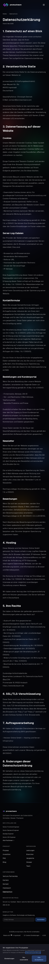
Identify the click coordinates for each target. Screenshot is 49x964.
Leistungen (30, 850)
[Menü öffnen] (43, 4)
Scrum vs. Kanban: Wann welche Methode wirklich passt (24, 902)
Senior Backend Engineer (11, 830)
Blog (4, 862)
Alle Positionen (8, 840)
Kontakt (6, 884)
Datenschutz (7, 892)
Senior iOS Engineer (9, 837)
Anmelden (41, 919)
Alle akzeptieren (39, 959)
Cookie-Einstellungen (32, 935)
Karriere (6, 880)
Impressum (7, 888)
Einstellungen (9, 958)
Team (28, 866)
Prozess (6, 850)
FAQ (4, 858)
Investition (6, 854)
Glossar (29, 862)
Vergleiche (30, 858)
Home (5, 14)
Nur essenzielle (24, 959)
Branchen (30, 854)
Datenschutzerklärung (33, 952)
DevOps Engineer (8, 834)
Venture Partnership (10, 876)
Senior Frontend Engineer (11, 827)
